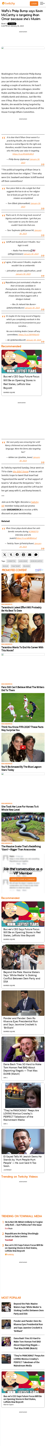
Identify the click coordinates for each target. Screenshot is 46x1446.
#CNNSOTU (33, 532)
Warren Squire (9, 392)
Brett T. (4, 24)
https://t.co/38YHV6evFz (28, 335)
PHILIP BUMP (15, 566)
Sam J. (5, 1078)
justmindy (7, 1170)
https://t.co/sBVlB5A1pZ (26, 538)
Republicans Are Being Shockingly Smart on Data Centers (21, 1235)
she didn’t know (21, 471)
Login (34, 3)
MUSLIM (5, 566)
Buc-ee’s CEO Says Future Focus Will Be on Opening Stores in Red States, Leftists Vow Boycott (22, 932)
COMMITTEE (11, 561)
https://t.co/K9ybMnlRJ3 (23, 154)
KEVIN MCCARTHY (36, 561)
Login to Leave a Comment (23, 879)
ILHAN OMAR (23, 561)
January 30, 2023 (31, 254)
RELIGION (26, 566)
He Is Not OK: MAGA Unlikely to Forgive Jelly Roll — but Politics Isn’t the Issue (24, 1223)
